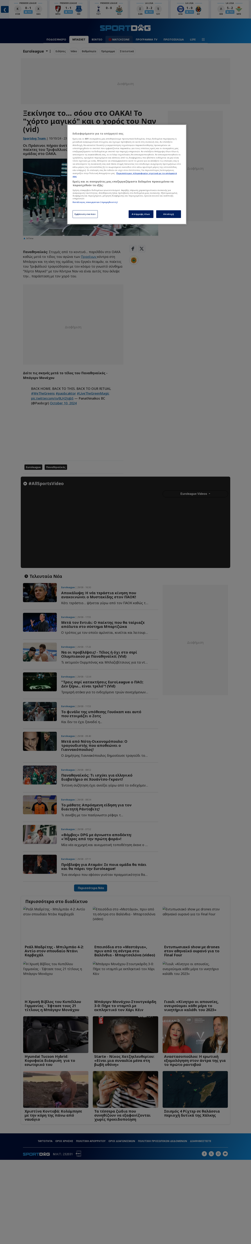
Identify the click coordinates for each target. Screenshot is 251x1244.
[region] (127, 174)
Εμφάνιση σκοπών (85, 214)
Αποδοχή (168, 214)
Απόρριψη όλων (141, 214)
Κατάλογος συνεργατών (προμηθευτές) (95, 202)
